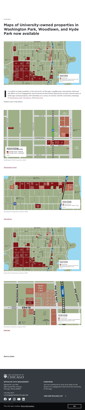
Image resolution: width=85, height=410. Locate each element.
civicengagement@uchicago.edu (16, 395)
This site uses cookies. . (19, 406)
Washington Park (16, 98)
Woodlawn (27, 98)
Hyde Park (39, 98)
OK (74, 406)
